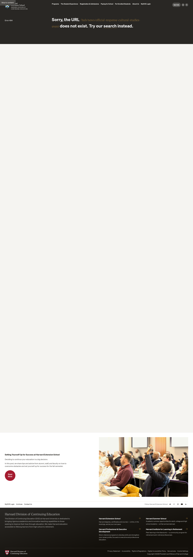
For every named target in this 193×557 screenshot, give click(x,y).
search (110, 25)
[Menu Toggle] (183, 4)
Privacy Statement (114, 551)
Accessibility (126, 551)
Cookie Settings (182, 551)
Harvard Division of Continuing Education (32, 514)
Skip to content (8, 3)
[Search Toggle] (186, 4)
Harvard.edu (171, 551)
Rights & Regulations (139, 551)
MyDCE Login (9, 504)
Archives (19, 504)
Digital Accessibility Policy (157, 551)
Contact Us (28, 504)
